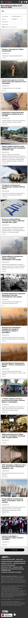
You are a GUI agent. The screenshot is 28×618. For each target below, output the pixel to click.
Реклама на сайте (6, 567)
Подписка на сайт (6, 563)
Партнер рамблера (13, 611)
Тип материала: (5, 16)
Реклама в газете (18, 567)
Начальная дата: (5, 21)
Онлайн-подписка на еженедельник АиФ (13, 561)
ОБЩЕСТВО (5, 412)
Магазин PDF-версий (19, 563)
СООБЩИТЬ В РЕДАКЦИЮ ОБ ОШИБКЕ (11, 572)
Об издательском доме (8, 559)
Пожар (4, 57)
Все (3, 11)
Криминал (5, 163)
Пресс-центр (19, 559)
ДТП (3, 305)
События (4, 442)
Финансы (4, 124)
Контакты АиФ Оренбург (8, 565)
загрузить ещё (14, 549)
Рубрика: (4, 19)
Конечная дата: (5, 24)
